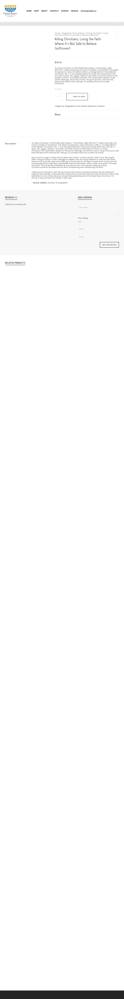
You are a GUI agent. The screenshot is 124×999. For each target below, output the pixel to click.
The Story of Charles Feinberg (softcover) (62, 434)
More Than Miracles (62, 612)
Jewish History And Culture (61, 799)
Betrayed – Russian (62, 980)
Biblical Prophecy (43, 799)
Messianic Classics (96, 106)
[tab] (16, 143)
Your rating (83, 218)
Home (57, 33)
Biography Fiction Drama (73, 33)
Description (10, 143)
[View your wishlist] (107, 11)
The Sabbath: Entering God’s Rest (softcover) (62, 796)
